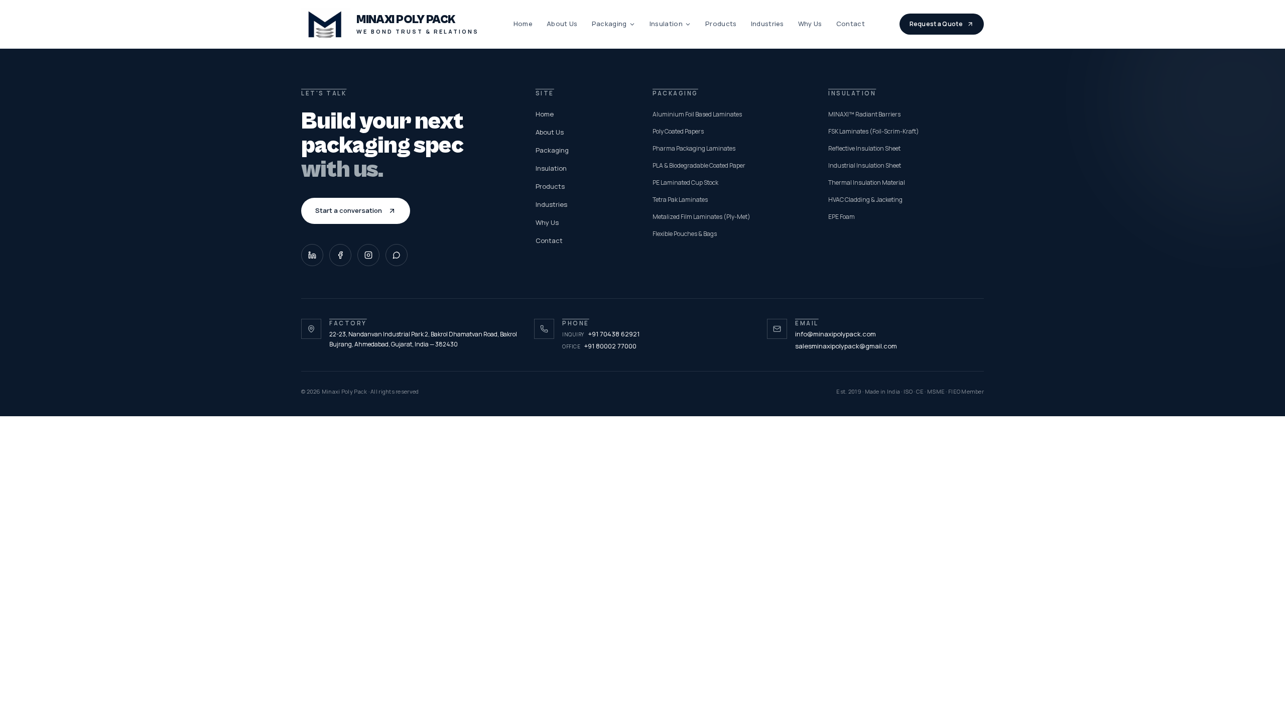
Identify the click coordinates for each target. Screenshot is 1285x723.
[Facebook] (340, 255)
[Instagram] (368, 255)
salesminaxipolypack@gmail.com (846, 345)
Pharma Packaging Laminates (694, 148)
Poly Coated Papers (678, 131)
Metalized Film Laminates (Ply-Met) (701, 216)
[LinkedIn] (312, 255)
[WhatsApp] (397, 255)
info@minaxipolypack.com (835, 333)
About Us (562, 23)
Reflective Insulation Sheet (864, 148)
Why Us (810, 23)
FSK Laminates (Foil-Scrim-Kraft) (873, 131)
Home (523, 23)
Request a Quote (936, 24)
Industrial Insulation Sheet (864, 165)
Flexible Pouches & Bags (685, 233)
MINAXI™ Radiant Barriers (864, 114)
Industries (767, 23)
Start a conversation (348, 210)
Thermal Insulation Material (866, 182)
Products (721, 23)
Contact (850, 23)
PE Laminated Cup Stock (685, 182)
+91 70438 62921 (600, 333)
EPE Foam (841, 216)
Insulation (666, 23)
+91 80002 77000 (599, 345)
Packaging (609, 23)
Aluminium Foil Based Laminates (697, 114)
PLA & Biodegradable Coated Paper (699, 165)
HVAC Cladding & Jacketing (865, 199)
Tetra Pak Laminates (680, 199)
